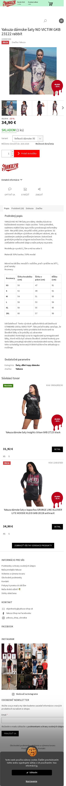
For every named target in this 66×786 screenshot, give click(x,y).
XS (4, 456)
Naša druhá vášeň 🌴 (11, 589)
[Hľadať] (45, 21)
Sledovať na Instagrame (27, 694)
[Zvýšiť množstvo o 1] (12, 152)
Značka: (18, 42)
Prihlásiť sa (10, 733)
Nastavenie (31, 781)
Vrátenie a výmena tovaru (13, 573)
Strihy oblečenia (9, 593)
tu (36, 765)
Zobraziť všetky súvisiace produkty (33, 545)
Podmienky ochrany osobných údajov (19, 565)
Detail (57, 449)
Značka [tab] (39, 208)
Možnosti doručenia (45, 143)
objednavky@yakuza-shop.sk (19, 608)
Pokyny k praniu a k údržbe (14, 585)
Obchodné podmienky (12, 577)
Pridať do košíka (28, 153)
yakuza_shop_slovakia (16, 617)
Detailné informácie (10, 180)
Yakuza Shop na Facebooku (18, 613)
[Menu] (61, 21)
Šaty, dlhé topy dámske (28, 365)
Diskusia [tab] (29, 208)
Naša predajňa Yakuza (11, 569)
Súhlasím (33, 772)
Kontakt (5, 581)
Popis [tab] (6, 208)
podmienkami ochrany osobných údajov (46, 726)
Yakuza (19, 369)
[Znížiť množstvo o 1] (12, 155)
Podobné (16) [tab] (18, 208)
